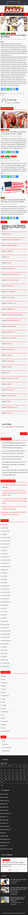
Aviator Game (10, 349)
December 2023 (6, 537)
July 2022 (4, 573)
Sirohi (3, 728)
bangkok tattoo (11, 309)
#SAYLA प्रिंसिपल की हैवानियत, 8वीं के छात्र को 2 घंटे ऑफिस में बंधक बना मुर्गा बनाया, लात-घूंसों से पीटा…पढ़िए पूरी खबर (14, 465)
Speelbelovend (11, 268)
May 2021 (4, 615)
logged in (11, 427)
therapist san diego (12, 245)
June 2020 (4, 650)
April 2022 (4, 582)
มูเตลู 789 (9, 367)
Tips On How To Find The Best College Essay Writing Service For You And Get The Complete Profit (14, 864)
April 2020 (4, 656)
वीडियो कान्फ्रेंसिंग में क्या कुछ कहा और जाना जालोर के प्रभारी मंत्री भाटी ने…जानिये (14, 493)
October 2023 (5, 544)
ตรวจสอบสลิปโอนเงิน (12, 338)
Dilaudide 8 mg (11, 286)
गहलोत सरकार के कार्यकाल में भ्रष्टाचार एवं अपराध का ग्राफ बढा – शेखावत (13, 133)
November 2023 (6, 541)
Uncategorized (6, 731)
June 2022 (4, 576)
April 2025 (4, 534)
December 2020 (6, 631)
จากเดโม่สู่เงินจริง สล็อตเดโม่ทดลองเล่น (11, 485)
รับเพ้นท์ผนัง (10, 251)
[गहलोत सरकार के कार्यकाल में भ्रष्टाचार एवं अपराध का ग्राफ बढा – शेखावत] (14, 119)
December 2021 (6, 592)
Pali (3, 715)
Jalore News (14, 204)
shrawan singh (13, 39)
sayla (10, 93)
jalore (7, 93)
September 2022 (6, 566)
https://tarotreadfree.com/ (14, 239)
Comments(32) (23, 39)
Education (4, 683)
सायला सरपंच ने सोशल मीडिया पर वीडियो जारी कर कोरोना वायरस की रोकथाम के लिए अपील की (24, 222)
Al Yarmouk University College (14, 315)
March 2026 (5, 528)
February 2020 (5, 663)
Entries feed (5, 744)
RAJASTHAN (13, 156)
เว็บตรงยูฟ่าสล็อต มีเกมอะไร (13, 320)
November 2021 (6, 595)
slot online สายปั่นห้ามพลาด (13, 274)
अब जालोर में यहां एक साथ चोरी (18, 879)
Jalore (2, 130)
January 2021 (5, 627)
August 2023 (5, 547)
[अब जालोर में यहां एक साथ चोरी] (5, 882)
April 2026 (4, 524)
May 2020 (4, 653)
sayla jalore (15, 93)
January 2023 (5, 557)
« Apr (2, 785)
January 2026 (5, 531)
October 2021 (5, 598)
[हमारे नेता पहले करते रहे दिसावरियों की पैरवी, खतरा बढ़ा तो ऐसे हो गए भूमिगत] (14, 187)
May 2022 (4, 579)
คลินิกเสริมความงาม (11, 303)
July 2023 (4, 550)
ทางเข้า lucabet (11, 297)
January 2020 (5, 666)
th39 (8, 372)
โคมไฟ (8, 401)
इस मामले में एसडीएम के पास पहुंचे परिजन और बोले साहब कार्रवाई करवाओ (14, 501)
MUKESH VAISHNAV (17, 136)
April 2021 (4, 618)
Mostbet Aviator (11, 332)
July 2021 (4, 608)
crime (3, 679)
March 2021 (5, 621)
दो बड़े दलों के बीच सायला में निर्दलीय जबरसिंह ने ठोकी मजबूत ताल (17, 899)
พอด (8, 257)
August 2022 (5, 570)
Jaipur (3, 699)
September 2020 (6, 640)
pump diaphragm (11, 326)
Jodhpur (4, 705)
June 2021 (4, 611)
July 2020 (4, 647)
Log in (3, 741)
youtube (9, 262)
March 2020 (5, 660)
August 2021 (5, 605)
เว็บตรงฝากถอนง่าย (11, 395)
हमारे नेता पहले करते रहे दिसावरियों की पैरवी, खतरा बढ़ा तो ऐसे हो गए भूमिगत (13, 201)
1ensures (9, 234)
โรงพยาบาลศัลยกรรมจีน (12, 378)
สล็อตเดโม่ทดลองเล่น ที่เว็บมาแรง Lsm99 (11, 506)
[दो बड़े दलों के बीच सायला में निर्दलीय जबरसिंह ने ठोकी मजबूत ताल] (5, 900)
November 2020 (6, 634)
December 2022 (6, 560)
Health (3, 692)
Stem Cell (9, 413)
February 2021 (5, 624)
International (5, 695)
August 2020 (5, 644)
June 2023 (4, 553)
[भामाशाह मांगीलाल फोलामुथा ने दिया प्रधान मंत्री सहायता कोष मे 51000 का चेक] (5, 890)
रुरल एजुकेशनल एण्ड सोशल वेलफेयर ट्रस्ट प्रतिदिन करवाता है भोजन (5, 222)
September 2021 (6, 602)
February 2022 (5, 586)
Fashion (4, 689)
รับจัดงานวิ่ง (9, 343)
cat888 (9, 384)
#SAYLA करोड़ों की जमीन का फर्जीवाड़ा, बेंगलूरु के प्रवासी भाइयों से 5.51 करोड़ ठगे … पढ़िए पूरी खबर (13, 452)
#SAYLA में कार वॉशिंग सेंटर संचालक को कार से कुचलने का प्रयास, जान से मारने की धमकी (13, 458)
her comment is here (12, 280)
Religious (13, 33)
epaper (4, 686)
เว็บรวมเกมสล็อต (11, 291)
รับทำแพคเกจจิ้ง (10, 390)
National (3, 33)
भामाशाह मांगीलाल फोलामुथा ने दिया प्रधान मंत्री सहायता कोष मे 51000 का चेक (18, 889)
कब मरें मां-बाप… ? (6, 159)
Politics (8, 33)
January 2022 (5, 589)
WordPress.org (5, 751)
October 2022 (5, 563)
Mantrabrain (22, 913)
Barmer (4, 676)
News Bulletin (5, 711)
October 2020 (5, 637)
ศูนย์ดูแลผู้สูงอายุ (6, 512)
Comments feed (6, 747)
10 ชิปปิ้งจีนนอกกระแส (12, 407)
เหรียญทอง (9, 355)
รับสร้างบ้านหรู (10, 361)
